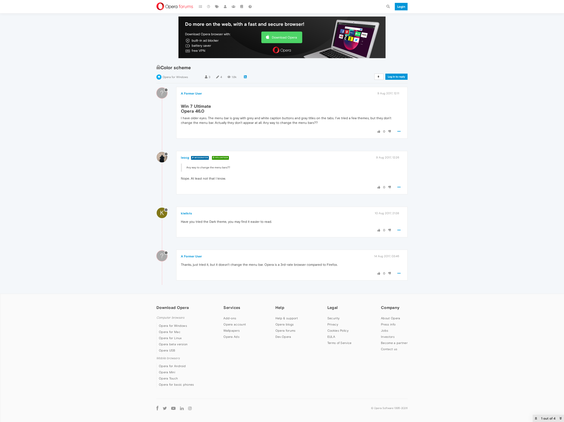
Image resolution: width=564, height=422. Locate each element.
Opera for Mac (169, 332)
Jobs (384, 330)
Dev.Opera (283, 336)
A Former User (191, 93)
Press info (388, 324)
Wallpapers (231, 330)
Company (390, 307)
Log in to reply (396, 76)
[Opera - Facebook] (157, 408)
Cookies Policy (338, 330)
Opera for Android (172, 366)
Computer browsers (170, 318)
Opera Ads (231, 336)
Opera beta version (173, 344)
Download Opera (284, 37)
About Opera (390, 318)
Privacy (332, 324)
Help (279, 307)
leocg (185, 157)
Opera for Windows (175, 77)
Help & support (286, 318)
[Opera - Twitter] (165, 408)
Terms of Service (339, 343)
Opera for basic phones (176, 384)
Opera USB (167, 350)
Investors (388, 336)
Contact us (389, 349)
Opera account (234, 324)
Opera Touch (168, 378)
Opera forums (285, 330)
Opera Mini (167, 372)
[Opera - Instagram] (190, 408)
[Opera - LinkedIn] (182, 408)
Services (231, 307)
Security (333, 318)
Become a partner (394, 343)
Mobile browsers (168, 358)
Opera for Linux (170, 338)
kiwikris (186, 213)
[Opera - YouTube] (173, 408)
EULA (331, 336)
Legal (332, 307)
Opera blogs (284, 324)
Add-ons (229, 318)
